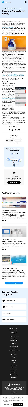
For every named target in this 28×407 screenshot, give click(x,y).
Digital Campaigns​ (14, 354)
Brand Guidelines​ (14, 365)
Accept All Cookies (18, 404)
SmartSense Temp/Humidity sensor (16, 75)
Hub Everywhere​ (14, 341)
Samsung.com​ (14, 367)
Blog (14, 362)
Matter (14, 333)
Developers (9, 313)
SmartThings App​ (14, 338)
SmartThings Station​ (14, 340)
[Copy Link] (16, 130)
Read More (4, 220)
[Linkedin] (12, 130)
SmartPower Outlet (9, 95)
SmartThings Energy (11, 319)
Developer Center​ (14, 369)
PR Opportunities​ (14, 356)
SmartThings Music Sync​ (14, 346)
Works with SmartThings (14, 330)
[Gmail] (19, 130)
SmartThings (9, 137)
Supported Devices (14, 332)
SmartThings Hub (13, 74)
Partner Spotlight (10, 307)
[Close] (25, 397)
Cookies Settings (8, 404)
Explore (14, 352)
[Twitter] (9, 130)
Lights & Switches (18, 140)
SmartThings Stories (9, 140)
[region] (14, 401)
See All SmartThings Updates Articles (14, 283)
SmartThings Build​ (14, 348)
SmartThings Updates (5, 8)
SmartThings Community (7, 27)
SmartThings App (17, 137)
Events (14, 357)
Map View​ (14, 343)
